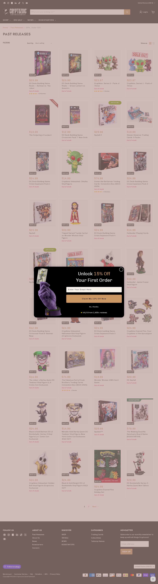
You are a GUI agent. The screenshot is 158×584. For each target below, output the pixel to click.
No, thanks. (94, 307)
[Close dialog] (121, 269)
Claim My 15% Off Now (94, 299)
